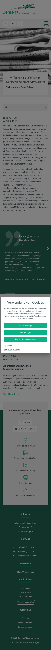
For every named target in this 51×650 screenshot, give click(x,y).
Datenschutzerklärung (12, 349)
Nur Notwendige (25, 325)
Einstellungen (25, 332)
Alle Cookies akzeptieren (25, 339)
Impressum (8, 346)
